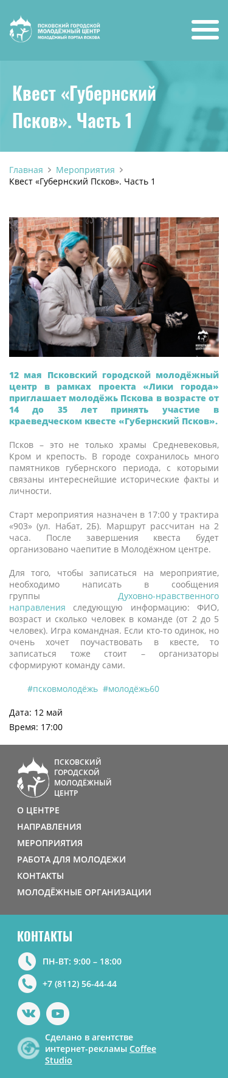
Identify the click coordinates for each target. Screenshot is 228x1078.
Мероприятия (85, 169)
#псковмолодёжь (62, 688)
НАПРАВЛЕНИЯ (49, 826)
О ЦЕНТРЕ (38, 810)
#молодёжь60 (131, 688)
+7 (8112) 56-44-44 (80, 983)
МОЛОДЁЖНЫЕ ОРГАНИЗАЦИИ (84, 892)
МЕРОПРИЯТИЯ (50, 843)
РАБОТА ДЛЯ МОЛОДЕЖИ (71, 859)
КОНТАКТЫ (40, 875)
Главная (26, 169)
